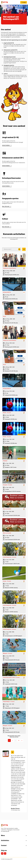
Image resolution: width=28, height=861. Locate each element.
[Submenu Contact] (26, 845)
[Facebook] (5, 853)
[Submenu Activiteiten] (26, 840)
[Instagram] (2, 853)
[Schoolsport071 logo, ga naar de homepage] (4, 2)
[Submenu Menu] (26, 835)
